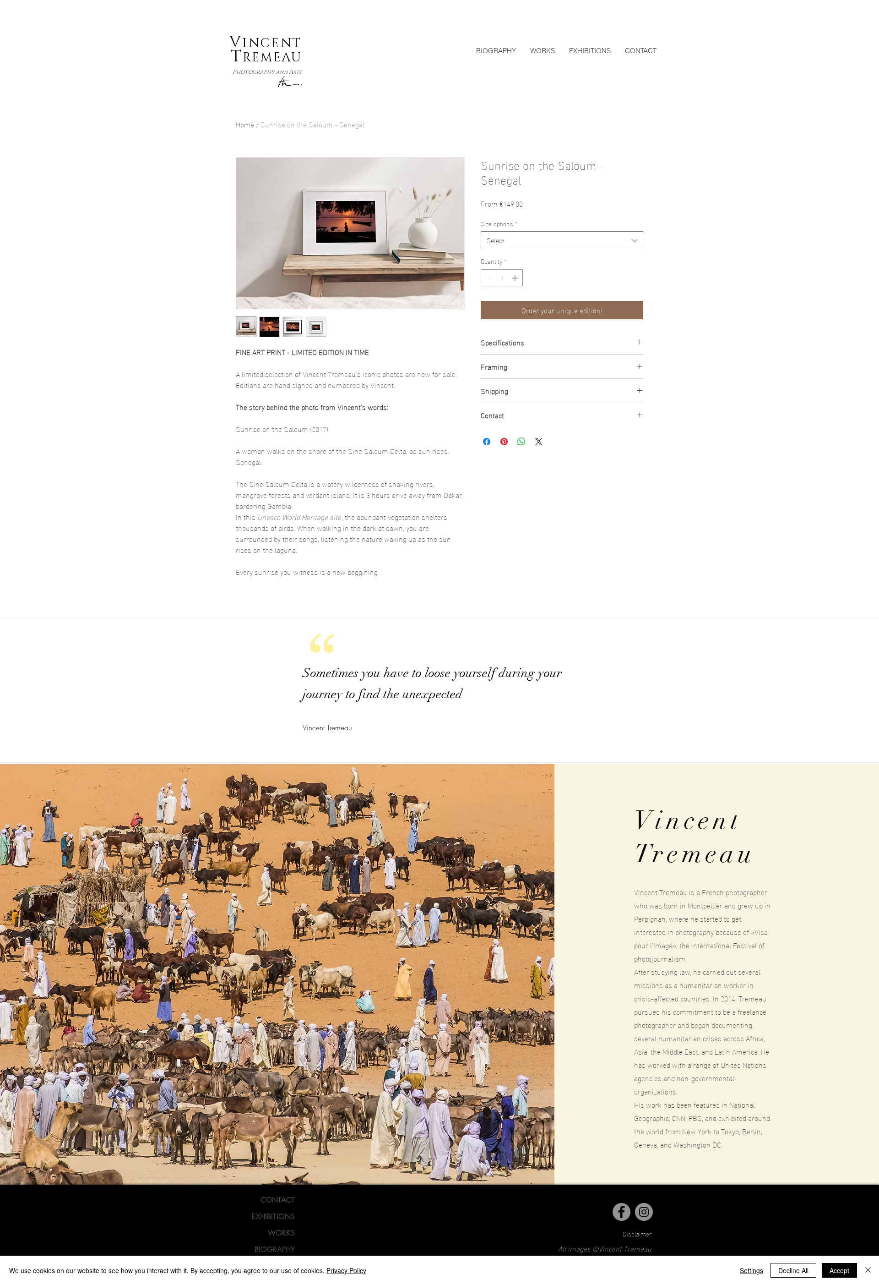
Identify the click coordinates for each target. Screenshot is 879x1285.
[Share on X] (538, 441)
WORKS (281, 1233)
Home (245, 124)
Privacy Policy (346, 1270)
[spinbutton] (502, 278)
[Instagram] (644, 1212)
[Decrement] (488, 278)
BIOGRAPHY (275, 1249)
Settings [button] (751, 1270)
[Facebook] (621, 1212)
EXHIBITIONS (273, 1216)
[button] (542, 50)
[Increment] (515, 278)
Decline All (793, 1270)
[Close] (868, 1270)
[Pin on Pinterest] (504, 441)
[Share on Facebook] (486, 441)
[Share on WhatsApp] (521, 441)
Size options (499, 223)
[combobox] (562, 240)
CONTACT (277, 1200)
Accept (839, 1270)
